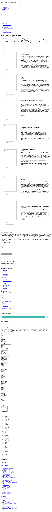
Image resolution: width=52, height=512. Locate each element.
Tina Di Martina (6, 493)
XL (8, 331)
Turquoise (7, 424)
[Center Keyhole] (5, 354)
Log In (4, 11)
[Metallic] (2, 365)
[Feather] (3, 378)
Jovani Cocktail (6, 474)
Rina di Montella (6, 487)
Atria (4, 500)
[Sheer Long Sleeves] (5, 404)
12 (23, 329)
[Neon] (2, 366)
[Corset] (5, 356)
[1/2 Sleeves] (5, 400)
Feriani (4, 470)
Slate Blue (7, 427)
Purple (6, 431)
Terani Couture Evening (8, 492)
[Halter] (4, 389)
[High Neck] (4, 390)
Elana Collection (6, 469)
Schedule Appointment (8, 32)
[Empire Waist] (4, 395)
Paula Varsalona (6, 486)
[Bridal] (6, 340)
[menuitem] (27, 7)
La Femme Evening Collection (9, 503)
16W (9, 330)
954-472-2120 (4, 1)
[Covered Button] (4, 358)
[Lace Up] (4, 360)
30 (47, 329)
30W (35, 330)
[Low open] (4, 362)
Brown (6, 451)
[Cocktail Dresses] (6, 343)
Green (6, 420)
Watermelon (7, 440)
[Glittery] (2, 364)
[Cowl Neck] (4, 388)
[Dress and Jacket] (4, 348)
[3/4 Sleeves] (5, 401)
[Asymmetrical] (3, 383)
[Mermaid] (4, 396)
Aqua (6, 423)
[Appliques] (4, 370)
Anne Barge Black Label (8, 498)
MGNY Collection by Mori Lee (10, 482)
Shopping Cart (6, 9)
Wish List (5, 7)
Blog (4, 303)
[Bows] (4, 372)
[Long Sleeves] (5, 402)
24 (39, 329)
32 (2, 330)
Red (5, 443)
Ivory (6, 447)
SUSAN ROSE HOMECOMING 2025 (11, 508)
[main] (26, 131)
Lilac (6, 432)
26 (42, 329)
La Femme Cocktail (7, 480)
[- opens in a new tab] (10, 70)
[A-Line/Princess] (4, 394)
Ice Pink (6, 435)
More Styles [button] (3, 496)
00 (6, 329)
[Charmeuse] (3, 376)
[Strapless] (4, 410)
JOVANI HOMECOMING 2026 (10, 477)
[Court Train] (3, 386)
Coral (6, 446)
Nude (6, 449)
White (6, 457)
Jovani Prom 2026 (7, 479)
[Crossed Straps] (4, 359)
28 (44, 329)
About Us (5, 279)
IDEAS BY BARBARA (8, 471)
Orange (6, 444)
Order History (6, 286)
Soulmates (5, 489)
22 (36, 329)
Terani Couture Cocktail (8, 491)
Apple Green (7, 419)
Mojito (6, 417)
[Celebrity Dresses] (5, 353)
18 (31, 329)
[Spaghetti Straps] (4, 408)
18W (13, 330)
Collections (5, 298)
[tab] (26, 465)
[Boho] (4, 347)
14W (5, 330)
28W (31, 330)
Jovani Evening (6, 476)
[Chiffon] (3, 377)
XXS (43, 330)
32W (39, 330)
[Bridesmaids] (6, 341)
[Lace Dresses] (4, 349)
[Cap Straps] (4, 406)
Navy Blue (7, 430)
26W (28, 330)
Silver (6, 455)
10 (20, 329)
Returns (5, 275)
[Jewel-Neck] (4, 392)
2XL (12, 331)
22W (20, 330)
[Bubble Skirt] (5, 352)
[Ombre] (2, 368)
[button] (5, 23)
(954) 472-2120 (4, 270)
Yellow (6, 416)
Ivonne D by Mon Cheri (8, 472)
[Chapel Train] (3, 384)
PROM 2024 (6, 507)
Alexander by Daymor (8, 468)
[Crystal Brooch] (4, 374)
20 (33, 329)
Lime (6, 422)
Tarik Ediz (5, 509)
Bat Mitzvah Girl (6, 501)
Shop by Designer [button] (5, 465)
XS (46, 330)
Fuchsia (6, 439)
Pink (6, 436)
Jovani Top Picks (7, 502)
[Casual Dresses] (6, 342)
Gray (6, 454)
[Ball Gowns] (4, 346)
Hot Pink (7, 438)
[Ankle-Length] (3, 382)
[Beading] (4, 371)
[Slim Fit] (4, 398)
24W (24, 330)
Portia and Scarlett (7, 506)
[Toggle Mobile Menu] (1, 295)
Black (6, 453)
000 (4, 329)
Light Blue (7, 426)
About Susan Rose (7, 301)
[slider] (46, 317)
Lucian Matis (6, 504)
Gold (6, 450)
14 (25, 329)
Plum (6, 442)
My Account (6, 8)
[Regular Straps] (4, 407)
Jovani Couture (6, 475)
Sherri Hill (5, 488)
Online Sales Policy (7, 281)
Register (5, 10)
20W (17, 330)
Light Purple (7, 434)
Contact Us (5, 274)
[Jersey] (3, 380)
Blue (6, 428)
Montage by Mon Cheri (6, 484)
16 (28, 329)
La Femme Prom (6, 481)
